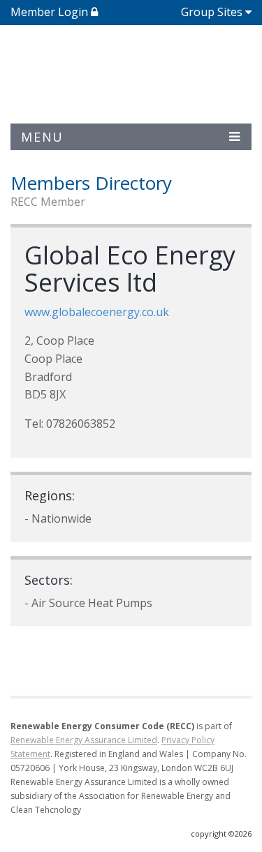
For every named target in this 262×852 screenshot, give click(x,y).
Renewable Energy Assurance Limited (83, 740)
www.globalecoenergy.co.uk (96, 312)
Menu (42, 136)
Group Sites (211, 12)
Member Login (50, 12)
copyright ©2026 (221, 833)
